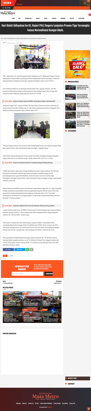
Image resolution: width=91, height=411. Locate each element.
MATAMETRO (49, 407)
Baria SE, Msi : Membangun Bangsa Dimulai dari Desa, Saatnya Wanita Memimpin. (83, 105)
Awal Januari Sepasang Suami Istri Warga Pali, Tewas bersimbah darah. (82, 96)
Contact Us (31, 404)
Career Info (72, 404)
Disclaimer (65, 404)
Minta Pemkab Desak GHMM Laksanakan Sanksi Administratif (34, 101)
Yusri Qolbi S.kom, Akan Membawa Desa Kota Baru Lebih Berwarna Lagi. (83, 87)
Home (13, 18)
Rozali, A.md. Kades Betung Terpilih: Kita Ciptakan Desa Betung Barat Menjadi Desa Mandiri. (83, 114)
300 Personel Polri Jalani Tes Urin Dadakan (50, 304)
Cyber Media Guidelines (46, 404)
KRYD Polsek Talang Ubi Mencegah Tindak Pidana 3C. (11, 320)
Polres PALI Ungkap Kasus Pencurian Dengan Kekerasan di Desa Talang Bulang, (32, 319)
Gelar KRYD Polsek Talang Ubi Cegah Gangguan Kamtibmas (50, 320)
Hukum (11, 256)
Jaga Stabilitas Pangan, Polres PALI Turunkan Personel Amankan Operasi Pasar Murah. (12, 303)
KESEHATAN (81, 18)
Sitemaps (18, 404)
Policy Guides (57, 404)
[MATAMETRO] (45, 400)
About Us (24, 404)
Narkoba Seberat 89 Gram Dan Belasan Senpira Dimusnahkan (33, 206)
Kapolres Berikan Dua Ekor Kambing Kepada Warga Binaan (33, 163)
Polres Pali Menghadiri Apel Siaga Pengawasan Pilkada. (31, 304)
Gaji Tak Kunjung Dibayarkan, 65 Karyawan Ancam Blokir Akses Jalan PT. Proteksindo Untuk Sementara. (83, 123)
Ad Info (37, 404)
